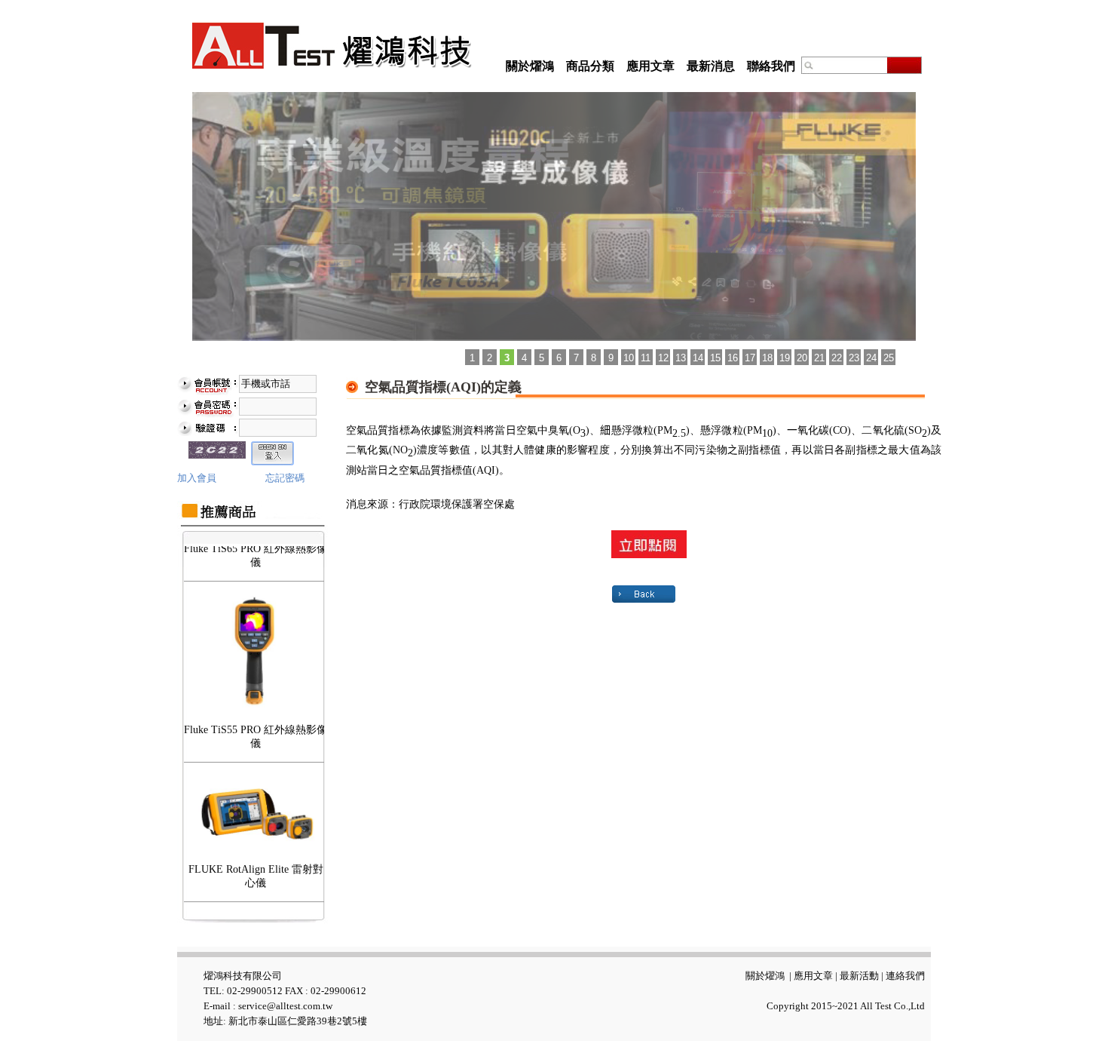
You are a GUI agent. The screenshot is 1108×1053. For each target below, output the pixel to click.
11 (645, 358)
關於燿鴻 (530, 66)
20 (802, 358)
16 (732, 358)
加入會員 (196, 478)
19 (784, 358)
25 (888, 358)
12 (663, 358)
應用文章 (650, 66)
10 (628, 358)
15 (715, 358)
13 (680, 358)
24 (871, 358)
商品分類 (590, 66)
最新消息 (711, 66)
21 (819, 358)
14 (698, 358)
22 (836, 358)
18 (767, 358)
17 (750, 358)
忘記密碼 (285, 478)
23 (854, 358)
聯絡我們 (771, 66)
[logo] (332, 46)
